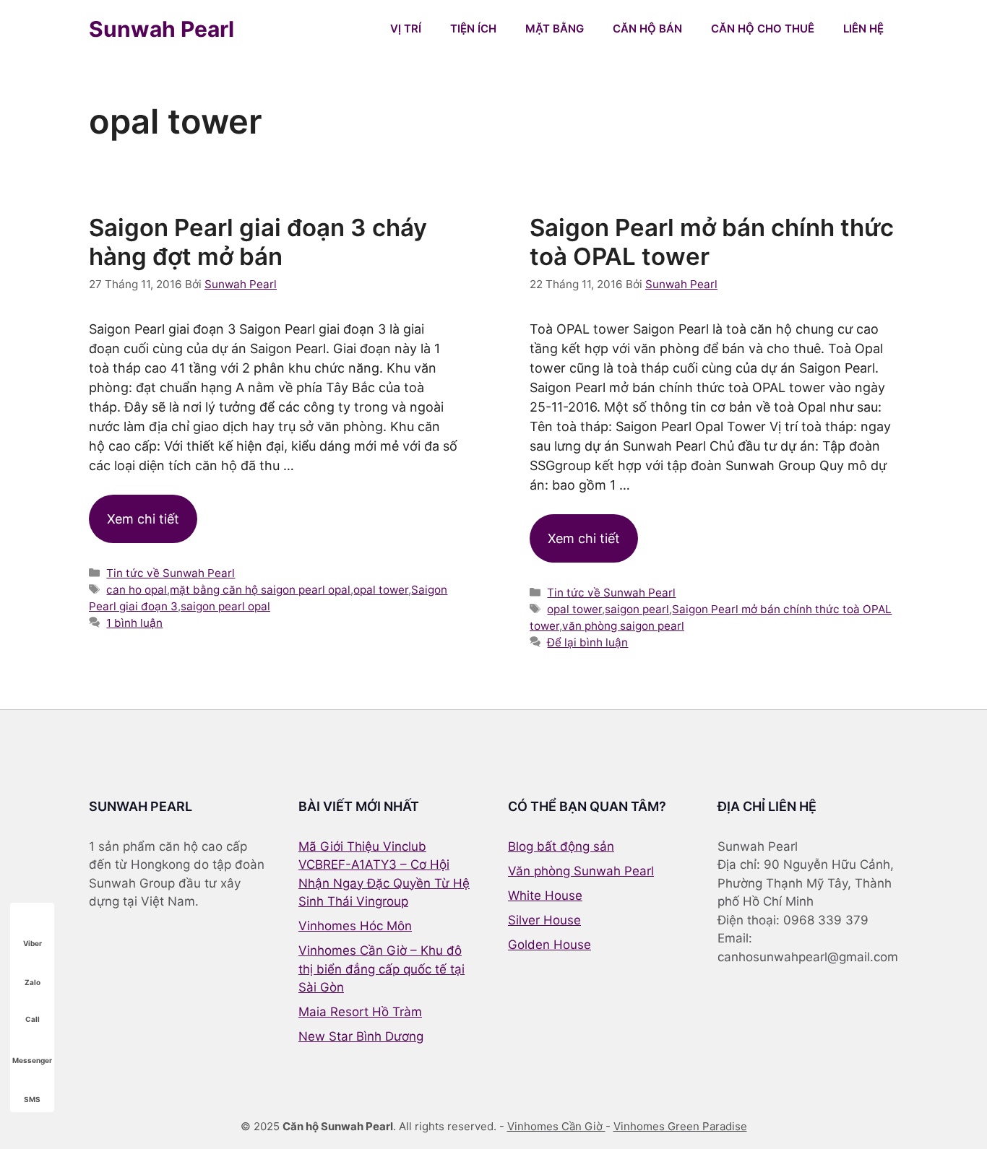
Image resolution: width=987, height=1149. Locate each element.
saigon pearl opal (225, 606)
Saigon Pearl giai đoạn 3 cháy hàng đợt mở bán (258, 242)
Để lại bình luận (587, 642)
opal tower (380, 590)
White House (545, 895)
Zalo (32, 982)
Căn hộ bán (647, 28)
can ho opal (136, 590)
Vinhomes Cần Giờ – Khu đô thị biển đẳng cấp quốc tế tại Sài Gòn (381, 968)
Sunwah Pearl (161, 29)
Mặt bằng (554, 28)
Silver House (544, 920)
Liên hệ (863, 28)
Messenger (32, 1060)
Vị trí (405, 28)
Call (32, 1019)
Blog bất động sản (561, 846)
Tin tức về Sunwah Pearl (170, 573)
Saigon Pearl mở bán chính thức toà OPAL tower (712, 242)
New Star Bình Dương (360, 1036)
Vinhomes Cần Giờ (556, 1126)
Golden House (549, 944)
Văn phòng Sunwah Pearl (581, 871)
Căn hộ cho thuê (762, 28)
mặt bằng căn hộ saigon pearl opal (260, 590)
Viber (32, 943)
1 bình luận (134, 623)
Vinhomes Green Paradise (680, 1126)
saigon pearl (637, 609)
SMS (32, 1099)
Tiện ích (473, 28)
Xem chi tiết (143, 518)
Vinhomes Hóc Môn (355, 926)
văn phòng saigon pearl (623, 626)
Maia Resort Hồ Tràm (360, 1012)
